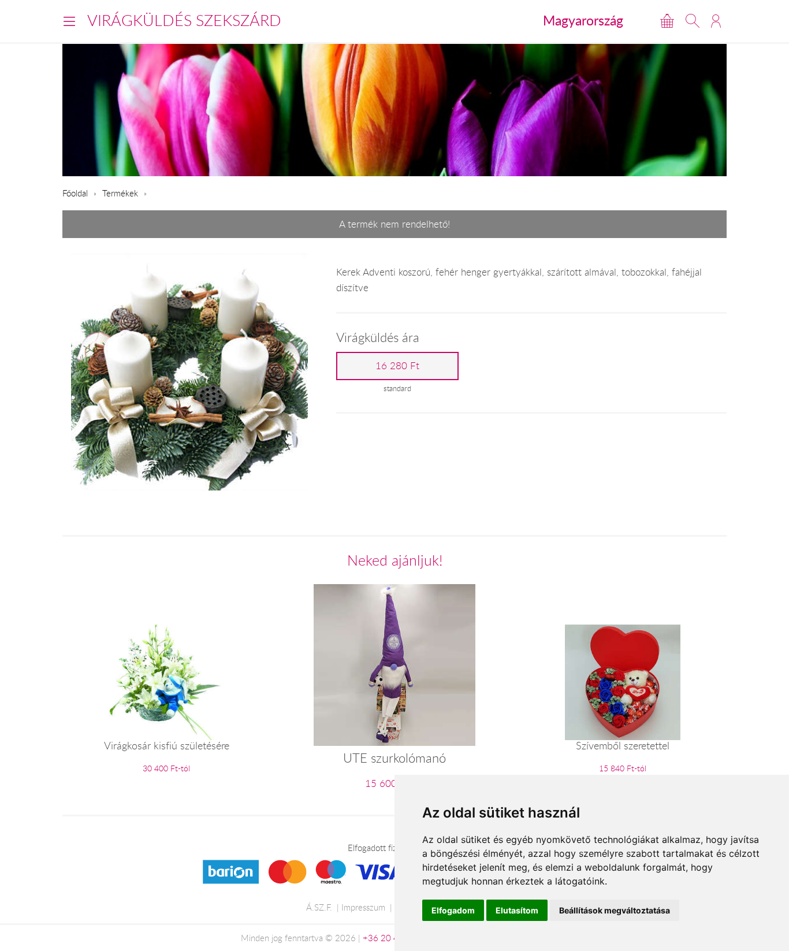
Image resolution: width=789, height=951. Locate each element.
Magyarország (583, 20)
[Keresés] (692, 21)
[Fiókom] (716, 21)
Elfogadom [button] (453, 910)
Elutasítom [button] (517, 910)
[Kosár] (667, 21)
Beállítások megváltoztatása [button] (614, 910)
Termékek (120, 193)
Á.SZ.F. (319, 907)
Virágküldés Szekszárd (184, 20)
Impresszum (363, 907)
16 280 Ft (397, 365)
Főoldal (75, 193)
